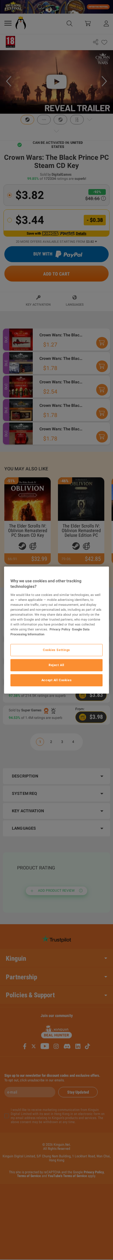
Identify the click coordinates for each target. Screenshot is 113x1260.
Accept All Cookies (56, 680)
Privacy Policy (60, 629)
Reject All (56, 665)
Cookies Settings (56, 650)
